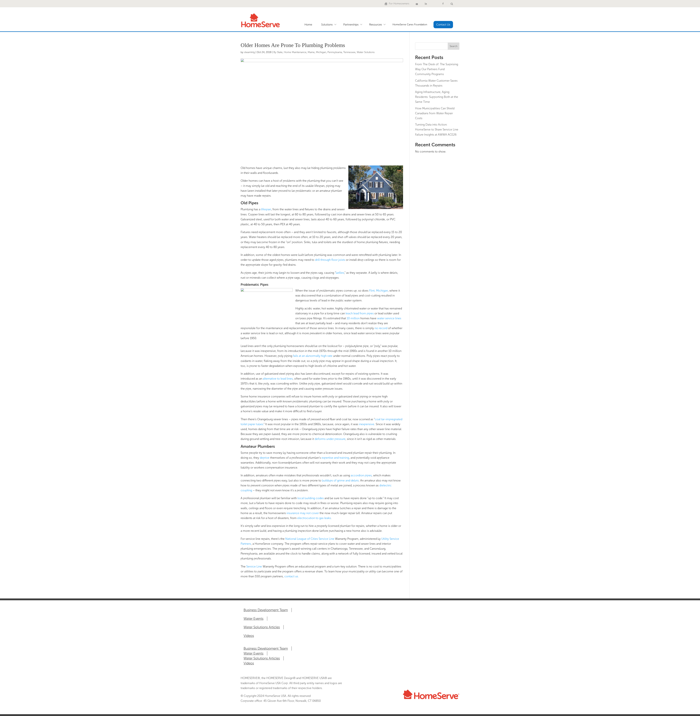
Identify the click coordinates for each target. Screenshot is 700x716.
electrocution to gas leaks (314, 518)
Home (308, 24)
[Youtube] (417, 3)
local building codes (311, 498)
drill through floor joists (330, 260)
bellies (340, 272)
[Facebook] (443, 3)
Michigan (321, 52)
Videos (249, 636)
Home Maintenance (295, 52)
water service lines (389, 318)
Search (453, 46)
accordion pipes (361, 475)
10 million (353, 318)
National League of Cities (301, 539)
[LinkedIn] (426, 3)
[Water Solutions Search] (452, 3)
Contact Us (443, 24)
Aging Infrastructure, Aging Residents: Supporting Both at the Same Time (436, 97)
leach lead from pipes (360, 313)
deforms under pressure (330, 439)
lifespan (266, 209)
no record (381, 328)
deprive (264, 457)
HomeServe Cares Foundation (409, 24)
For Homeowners (399, 3)
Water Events (253, 618)
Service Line (326, 539)
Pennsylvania (334, 52)
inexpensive (366, 424)
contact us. (291, 576)
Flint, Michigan (378, 290)
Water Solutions (366, 52)
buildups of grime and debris (340, 480)
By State (278, 52)
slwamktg (249, 52)
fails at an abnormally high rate (312, 356)
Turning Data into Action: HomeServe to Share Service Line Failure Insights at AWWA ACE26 (436, 129)
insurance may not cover (303, 513)
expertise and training (335, 457)
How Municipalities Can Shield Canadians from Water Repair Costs (434, 113)
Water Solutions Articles (262, 627)
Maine (311, 52)
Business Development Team (266, 610)
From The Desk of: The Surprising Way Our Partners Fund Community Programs (436, 69)
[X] (434, 3)
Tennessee (349, 52)
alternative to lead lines (278, 378)
